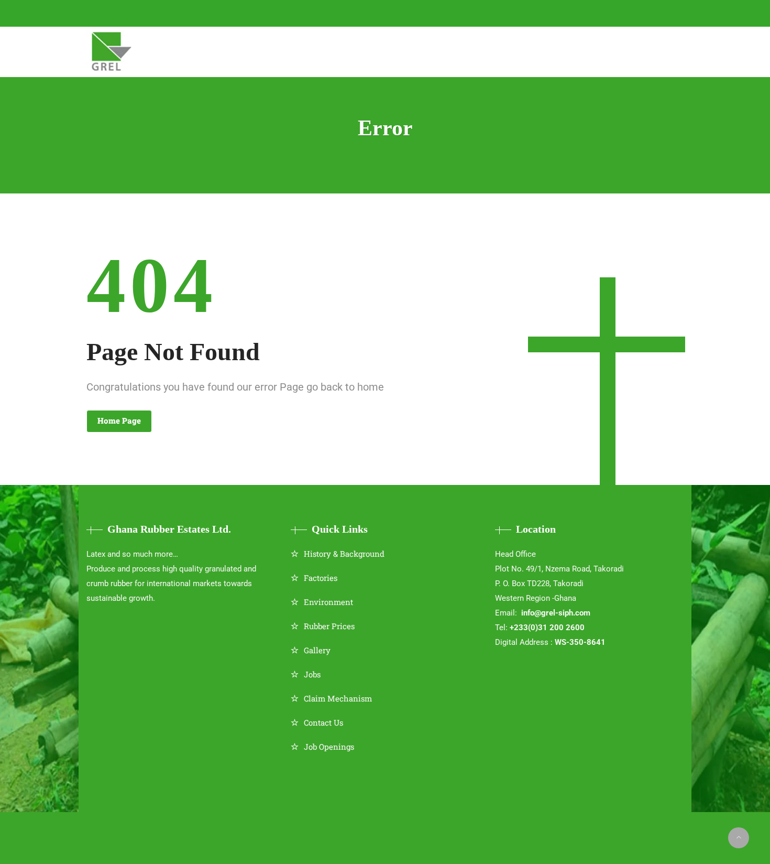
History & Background (344, 553)
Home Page (119, 420)
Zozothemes (412, 830)
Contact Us (323, 722)
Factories (320, 578)
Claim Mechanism (338, 698)
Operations (320, 51)
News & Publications (500, 51)
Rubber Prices (329, 626)
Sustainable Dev (400, 51)
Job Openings (329, 746)
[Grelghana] (112, 52)
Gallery (317, 650)
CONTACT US (278, 12)
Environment (328, 602)
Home (150, 51)
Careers (582, 51)
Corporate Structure (229, 51)
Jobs (312, 674)
